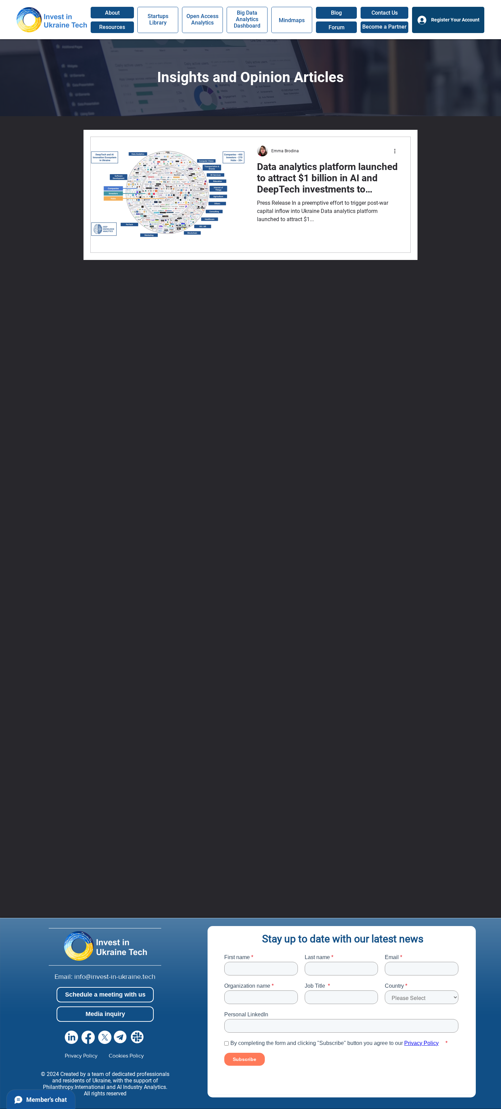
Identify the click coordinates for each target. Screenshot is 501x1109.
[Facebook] (88, 1037)
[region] (112, 27)
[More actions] (397, 151)
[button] (384, 13)
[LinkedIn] (71, 1037)
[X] (104, 1037)
